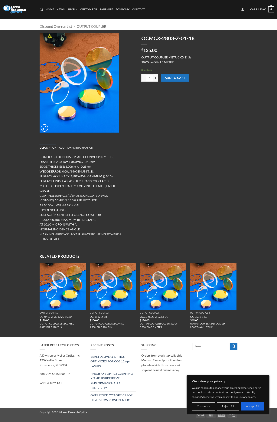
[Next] (236, 299)
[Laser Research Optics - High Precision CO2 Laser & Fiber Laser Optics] (18, 9)
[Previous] (40, 299)
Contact (138, 9)
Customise (203, 406)
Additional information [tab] (76, 147)
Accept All (252, 406)
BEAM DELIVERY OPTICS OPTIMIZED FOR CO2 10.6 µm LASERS (110, 361)
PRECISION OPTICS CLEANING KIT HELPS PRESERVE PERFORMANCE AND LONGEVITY (111, 381)
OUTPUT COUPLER (91, 26)
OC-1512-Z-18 (98, 316)
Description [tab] (48, 147)
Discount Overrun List (56, 26)
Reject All (228, 406)
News (61, 9)
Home (50, 9)
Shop (71, 9)
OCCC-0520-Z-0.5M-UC (154, 316)
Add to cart (175, 77)
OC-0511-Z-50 (198, 316)
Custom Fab (88, 9)
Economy (122, 9)
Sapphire (106, 9)
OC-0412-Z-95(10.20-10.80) (56, 316)
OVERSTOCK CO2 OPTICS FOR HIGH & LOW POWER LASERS (111, 397)
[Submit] (233, 346)
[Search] (41, 9)
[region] (228, 394)
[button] (243, 9)
